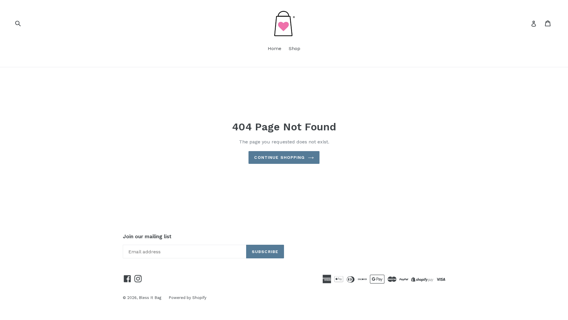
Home (274, 48)
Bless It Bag (150, 297)
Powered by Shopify (187, 297)
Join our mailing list (147, 236)
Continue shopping (279, 157)
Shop (294, 48)
